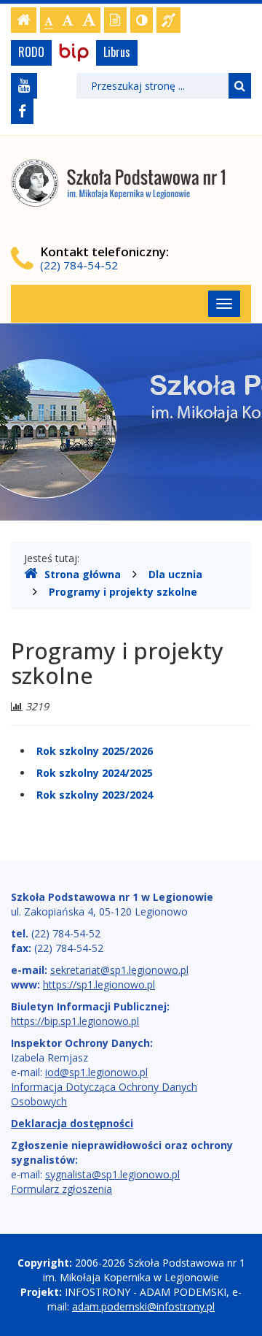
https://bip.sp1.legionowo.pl (75, 1021)
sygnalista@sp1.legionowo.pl (112, 1174)
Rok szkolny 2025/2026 (94, 751)
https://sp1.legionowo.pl (99, 984)
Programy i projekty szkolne (123, 592)
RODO (31, 52)
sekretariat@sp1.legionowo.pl (119, 970)
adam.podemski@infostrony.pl (143, 1306)
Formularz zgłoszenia (61, 1189)
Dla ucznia (175, 574)
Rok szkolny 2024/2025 (94, 773)
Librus (116, 52)
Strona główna (82, 574)
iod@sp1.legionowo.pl (96, 1072)
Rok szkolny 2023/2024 (94, 795)
